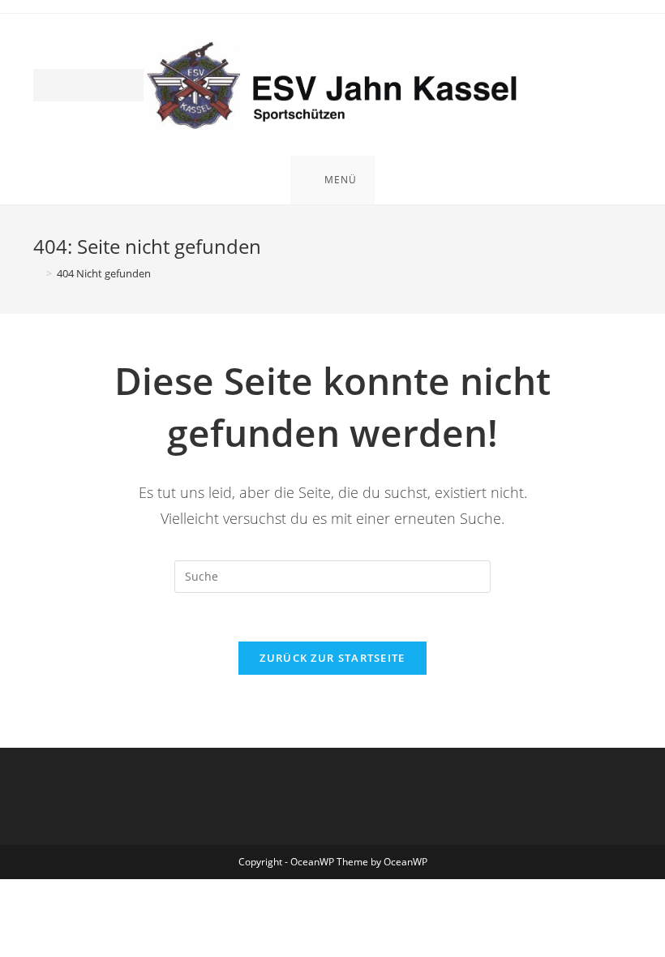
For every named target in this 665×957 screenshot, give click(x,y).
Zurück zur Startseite (332, 657)
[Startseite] (37, 273)
